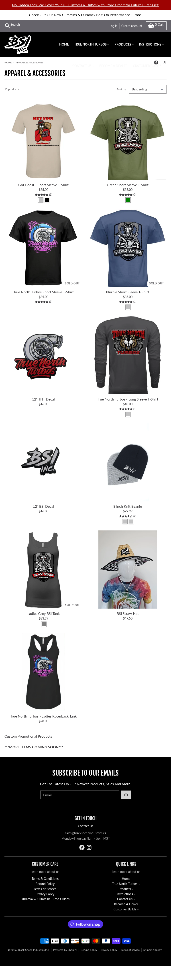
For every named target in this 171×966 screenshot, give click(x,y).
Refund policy (89, 949)
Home (8, 62)
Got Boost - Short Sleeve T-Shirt (43, 185)
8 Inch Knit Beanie (127, 506)
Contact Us (85, 826)
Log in (114, 26)
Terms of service (130, 949)
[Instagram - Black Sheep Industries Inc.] (89, 847)
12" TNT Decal (43, 399)
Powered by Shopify (65, 949)
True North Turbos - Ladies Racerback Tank (43, 716)
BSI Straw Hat (128, 613)
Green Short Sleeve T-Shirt (128, 185)
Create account (131, 26)
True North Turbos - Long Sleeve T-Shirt (127, 399)
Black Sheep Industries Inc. (33, 949)
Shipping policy (152, 949)
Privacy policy (109, 949)
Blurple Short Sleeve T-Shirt (127, 292)
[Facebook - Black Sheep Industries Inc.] (82, 847)
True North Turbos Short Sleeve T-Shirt (43, 292)
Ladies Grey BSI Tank (43, 613)
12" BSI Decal (43, 506)
